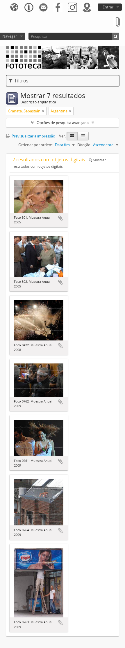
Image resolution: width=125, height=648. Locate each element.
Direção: (84, 144)
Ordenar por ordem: (35, 144)
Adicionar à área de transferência (60, 218)
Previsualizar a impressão (33, 136)
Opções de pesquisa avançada (63, 122)
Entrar (108, 7)
